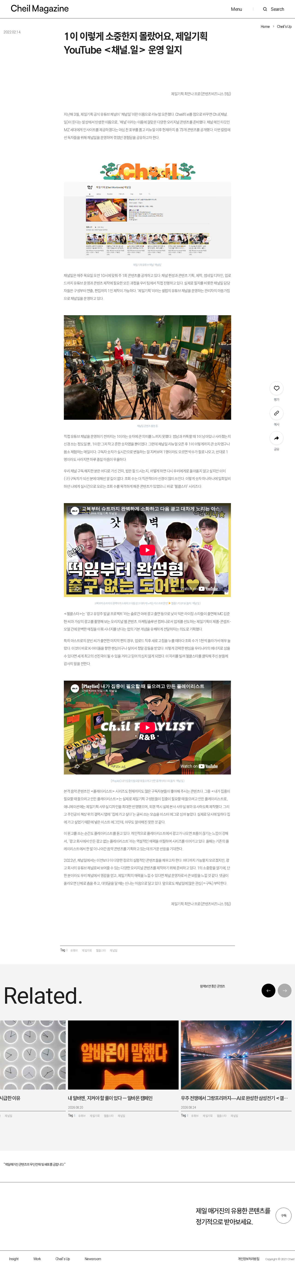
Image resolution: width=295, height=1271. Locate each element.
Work (37, 1259)
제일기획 (87, 950)
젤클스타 (101, 950)
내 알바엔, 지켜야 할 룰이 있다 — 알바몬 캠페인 (110, 1098)
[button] (268, 990)
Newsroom (93, 1259)
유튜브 (74, 950)
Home (265, 26)
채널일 (113, 950)
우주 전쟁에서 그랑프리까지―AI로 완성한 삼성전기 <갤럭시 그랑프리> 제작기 (234, 1098)
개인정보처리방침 (248, 1259)
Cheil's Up (284, 26)
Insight (14, 1259)
